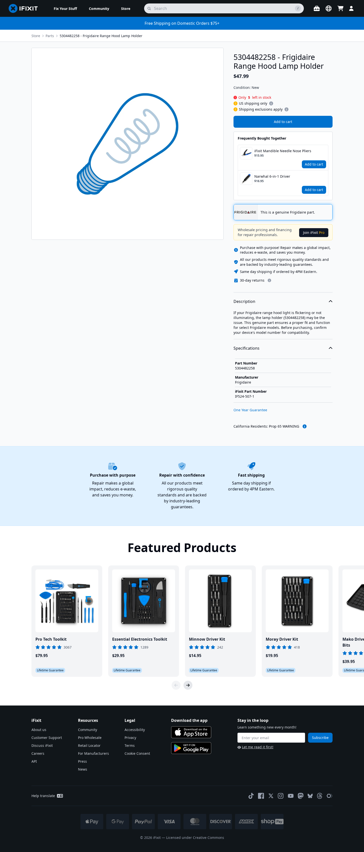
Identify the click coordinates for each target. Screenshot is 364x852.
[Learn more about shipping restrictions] (271, 103)
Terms (130, 745)
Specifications (247, 348)
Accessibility (135, 729)
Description (244, 301)
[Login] (351, 8)
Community (87, 729)
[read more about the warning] (304, 426)
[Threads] (320, 796)
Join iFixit (313, 232)
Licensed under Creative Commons (195, 837)
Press (82, 761)
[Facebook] (261, 796)
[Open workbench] (317, 8)
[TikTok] (251, 796)
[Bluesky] (310, 796)
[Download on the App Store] (191, 732)
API (34, 761)
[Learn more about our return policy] (269, 280)
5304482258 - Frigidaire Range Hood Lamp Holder (101, 35)
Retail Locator (89, 745)
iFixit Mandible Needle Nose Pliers (282, 150)
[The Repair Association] (330, 796)
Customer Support (46, 737)
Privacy (130, 737)
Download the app (189, 720)
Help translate (43, 795)
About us (38, 729)
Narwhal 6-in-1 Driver (272, 176)
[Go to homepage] (25, 8)
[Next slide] (187, 685)
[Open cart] (340, 8)
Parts (50, 35)
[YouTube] (291, 796)
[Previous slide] (176, 685)
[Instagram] (281, 796)
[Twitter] (271, 796)
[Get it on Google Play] (191, 748)
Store (35, 35)
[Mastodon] (301, 796)
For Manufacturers (93, 753)
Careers (37, 753)
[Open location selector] (329, 8)
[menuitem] (65, 8)
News (82, 769)
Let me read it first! (257, 747)
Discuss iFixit (42, 745)
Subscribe (320, 737)
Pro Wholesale (90, 737)
